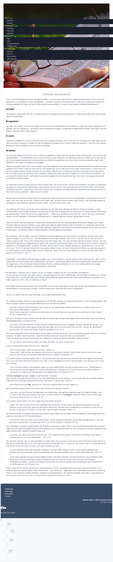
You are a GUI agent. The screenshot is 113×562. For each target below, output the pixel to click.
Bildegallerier (10, 33)
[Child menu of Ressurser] (15, 36)
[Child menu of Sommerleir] (16, 26)
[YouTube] (5, 508)
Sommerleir (9, 494)
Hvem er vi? (10, 51)
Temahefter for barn (12, 46)
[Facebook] (2, 508)
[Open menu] (2, 79)
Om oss (8, 496)
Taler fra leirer (10, 30)
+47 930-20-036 (106, 502)
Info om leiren (10, 28)
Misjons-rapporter (11, 56)
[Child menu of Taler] (11, 18)
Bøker (8, 38)
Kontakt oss (10, 53)
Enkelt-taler (10, 20)
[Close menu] (1, 519)
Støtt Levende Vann (12, 58)
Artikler (9, 41)
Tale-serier (9, 23)
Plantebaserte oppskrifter (13, 43)
